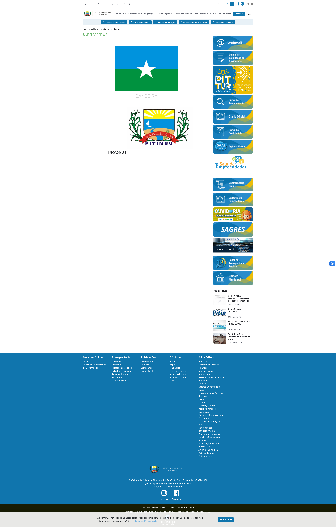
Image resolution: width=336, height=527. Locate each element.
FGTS (85, 361)
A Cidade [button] (120, 13)
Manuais (145, 365)
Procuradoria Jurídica (209, 434)
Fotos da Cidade (178, 371)
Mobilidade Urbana (207, 453)
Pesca (201, 399)
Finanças (202, 368)
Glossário (116, 365)
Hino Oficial (175, 368)
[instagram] (247, 3)
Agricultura (204, 374)
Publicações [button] (165, 13)
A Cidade (95, 29)
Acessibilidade (217, 4)
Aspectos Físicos (178, 374)
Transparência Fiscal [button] (204, 13)
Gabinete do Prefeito (208, 365)
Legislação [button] (149, 13)
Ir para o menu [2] (107, 4)
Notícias (174, 380)
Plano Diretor (224, 13)
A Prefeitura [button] (134, 13)
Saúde (201, 402)
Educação (203, 383)
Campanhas (146, 368)
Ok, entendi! (225, 519)
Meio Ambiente (205, 456)
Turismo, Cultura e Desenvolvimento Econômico (207, 408)
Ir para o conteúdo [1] (91, 4)
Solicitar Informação (122, 371)
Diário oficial (147, 371)
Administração (205, 371)
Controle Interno (206, 431)
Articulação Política (208, 450)
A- (236, 4)
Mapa (172, 365)
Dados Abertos (119, 380)
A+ (228, 4)
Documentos (147, 361)
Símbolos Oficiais (178, 377)
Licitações (117, 361)
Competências (205, 418)
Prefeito (202, 361)
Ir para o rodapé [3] (123, 4)
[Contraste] (242, 4)
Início (85, 29)
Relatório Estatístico (122, 368)
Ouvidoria (239, 14)
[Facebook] (252, 3)
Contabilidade (205, 428)
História (173, 361)
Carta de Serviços (183, 13)
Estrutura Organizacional (210, 415)
